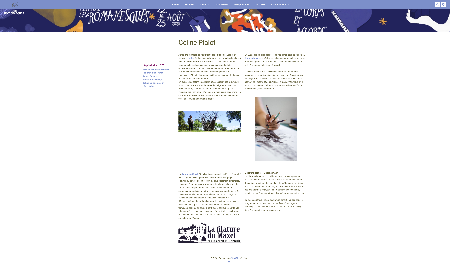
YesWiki (235, 258)
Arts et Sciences (151, 76)
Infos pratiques (241, 4)
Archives (260, 4)
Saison (203, 4)
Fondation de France (153, 73)
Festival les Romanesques (156, 69)
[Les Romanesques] (14, 4)
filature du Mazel (189, 174)
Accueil (175, 4)
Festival (189, 4)
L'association (221, 4)
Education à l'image (152, 79)
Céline (191, 58)
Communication (279, 4)
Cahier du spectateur (153, 83)
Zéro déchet (149, 86)
